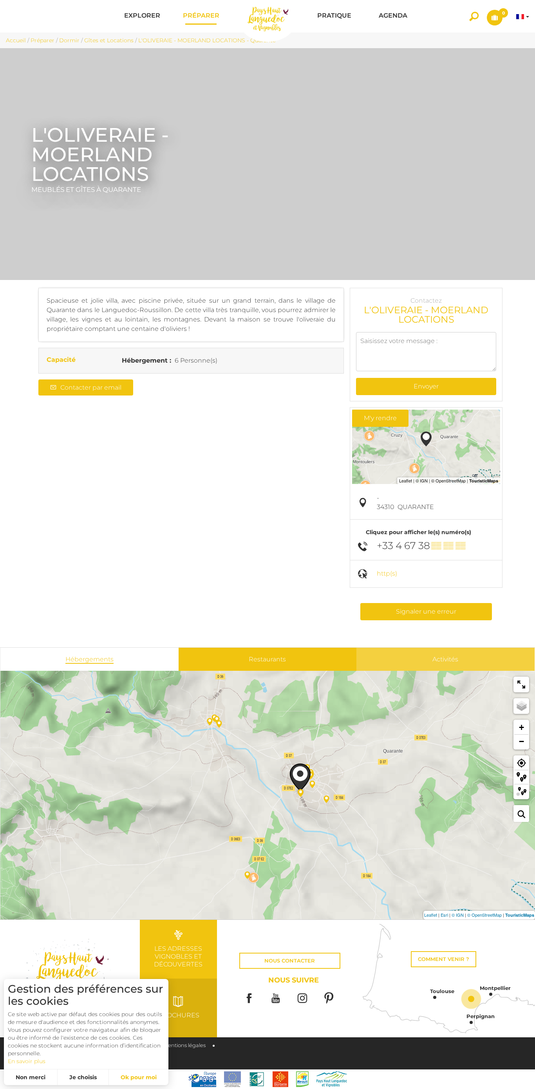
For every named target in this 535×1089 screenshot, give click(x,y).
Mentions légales (184, 1045)
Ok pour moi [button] (139, 1077)
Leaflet (430, 915)
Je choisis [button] (83, 1077)
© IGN (458, 915)
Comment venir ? (443, 959)
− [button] (521, 741)
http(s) (387, 573)
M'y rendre (380, 418)
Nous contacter (289, 961)
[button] (142, 16)
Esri (444, 915)
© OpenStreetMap (484, 915)
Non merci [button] (30, 1077)
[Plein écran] (521, 684)
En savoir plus (26, 1061)
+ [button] (521, 727)
